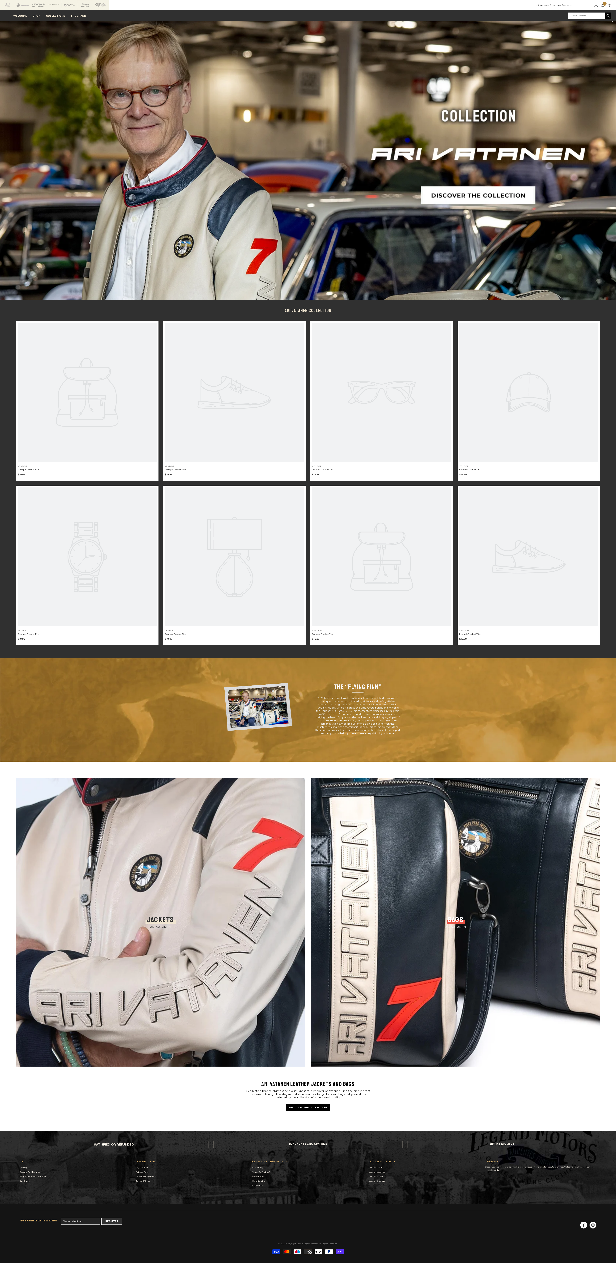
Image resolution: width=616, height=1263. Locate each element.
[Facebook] (583, 1225)
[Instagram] (593, 1225)
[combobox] (586, 16)
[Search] (589, 16)
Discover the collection (308, 1107)
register (111, 1221)
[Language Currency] (609, 5)
